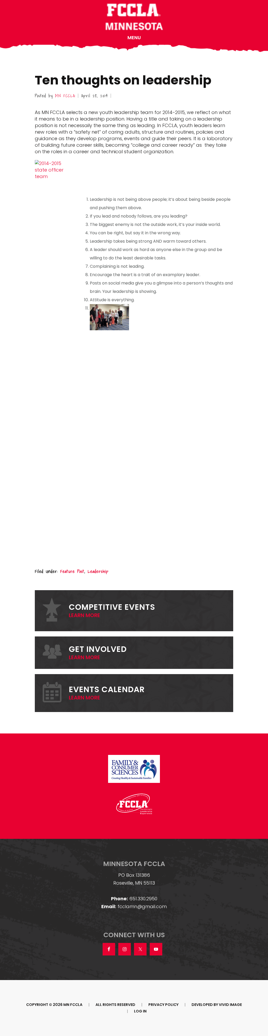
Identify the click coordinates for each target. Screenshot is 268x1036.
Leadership (98, 571)
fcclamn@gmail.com (142, 906)
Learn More (84, 615)
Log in (140, 1011)
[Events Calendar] (56, 693)
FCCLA (134, 17)
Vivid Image (230, 1004)
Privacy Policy (163, 1004)
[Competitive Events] (56, 610)
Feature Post (72, 571)
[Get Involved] (56, 653)
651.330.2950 (143, 898)
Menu (134, 37)
